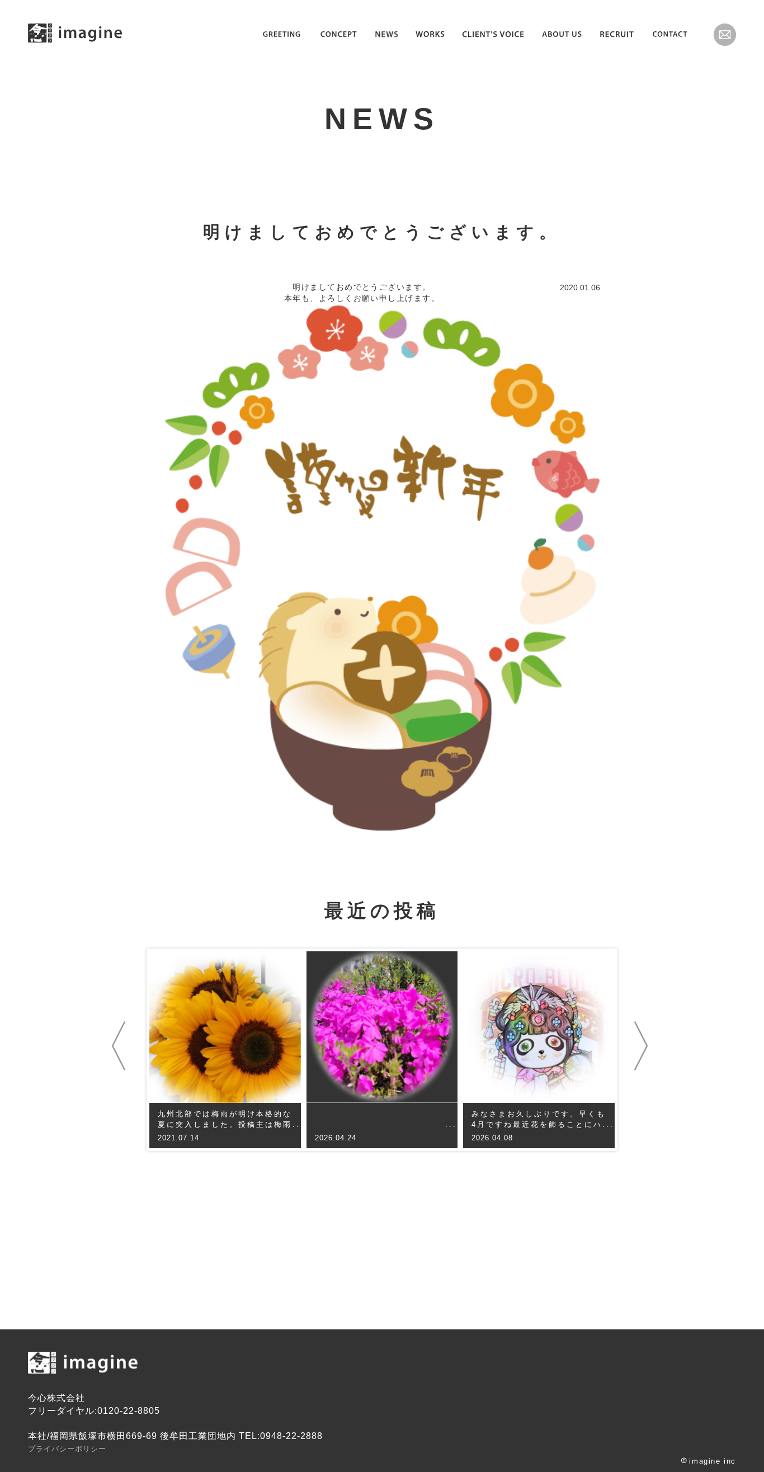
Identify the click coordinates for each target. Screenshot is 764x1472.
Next (643, 1046)
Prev (121, 1046)
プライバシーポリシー (67, 1449)
